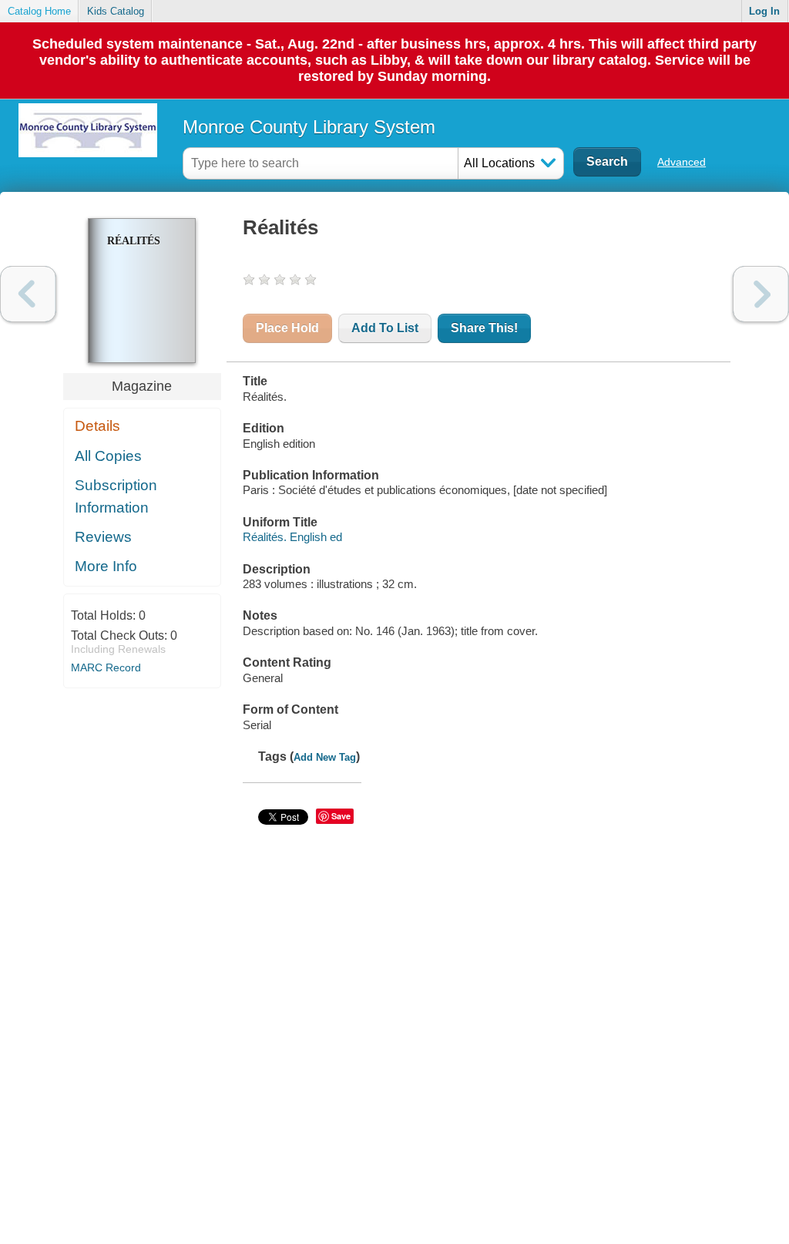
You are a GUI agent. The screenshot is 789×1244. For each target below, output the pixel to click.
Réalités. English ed (292, 536)
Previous (28, 294)
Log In (764, 11)
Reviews (103, 537)
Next (761, 294)
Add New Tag (325, 757)
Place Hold (287, 328)
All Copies (108, 456)
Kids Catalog (115, 11)
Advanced (681, 162)
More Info (106, 566)
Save (341, 816)
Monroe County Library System (309, 126)
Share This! (484, 328)
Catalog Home (39, 11)
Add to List (384, 328)
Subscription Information (116, 496)
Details (97, 426)
